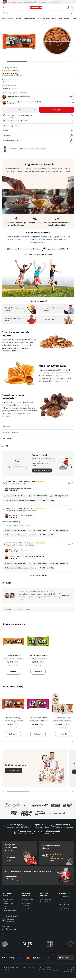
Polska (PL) (66, 958)
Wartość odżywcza (10, 126)
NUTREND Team (8, 906)
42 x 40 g (6, 88)
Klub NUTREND (8, 903)
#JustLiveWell (13, 770)
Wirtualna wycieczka (65, 904)
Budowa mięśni (29, 18)
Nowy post (66, 595)
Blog (4, 908)
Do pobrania (44, 901)
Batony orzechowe (10, 68)
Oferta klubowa (7, 18)
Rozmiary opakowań (10, 140)
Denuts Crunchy (13, 718)
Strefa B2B (25, 905)
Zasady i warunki (8, 899)
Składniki (6, 427)
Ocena (5, 131)
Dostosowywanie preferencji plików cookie (45, 969)
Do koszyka (13, 672)
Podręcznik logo (45, 899)
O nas (61, 899)
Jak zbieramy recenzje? (41, 470)
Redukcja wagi (64, 18)
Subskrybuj (11, 879)
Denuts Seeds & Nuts (38, 656)
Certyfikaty (25, 908)
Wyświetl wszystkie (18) (38, 575)
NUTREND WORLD (65, 897)
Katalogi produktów (28, 899)
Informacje (7, 438)
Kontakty (62, 902)
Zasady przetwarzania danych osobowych (68, 969)
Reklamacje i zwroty (9, 910)
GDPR (5, 901)
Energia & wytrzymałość (47, 18)
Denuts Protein (13, 656)
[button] (72, 61)
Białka (18, 18)
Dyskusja (6, 135)
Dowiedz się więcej (11, 859)
